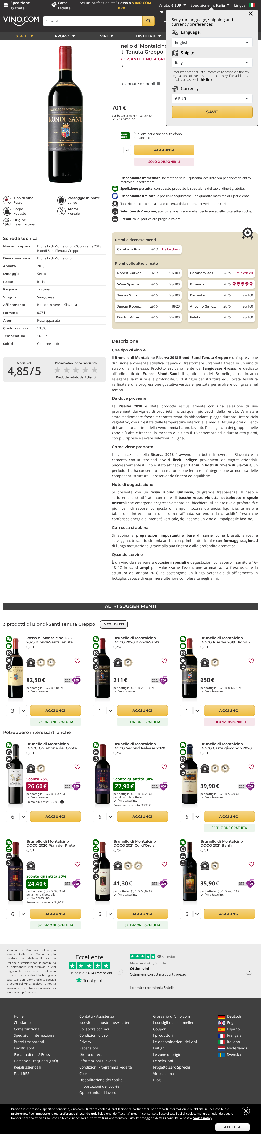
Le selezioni (163, 1060)
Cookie (84, 1073)
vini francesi (31, 988)
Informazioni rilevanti (97, 1060)
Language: (190, 32)
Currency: (190, 88)
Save (212, 112)
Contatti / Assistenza (96, 1016)
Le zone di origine (168, 1054)
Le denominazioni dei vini (175, 1041)
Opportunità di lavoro (97, 1092)
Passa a (134, 5)
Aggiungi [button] (164, 150)
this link (206, 79)
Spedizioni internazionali (35, 1035)
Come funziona (27, 1028)
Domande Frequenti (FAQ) (36, 1060)
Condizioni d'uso (93, 1035)
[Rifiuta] (246, 1111)
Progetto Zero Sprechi (171, 1067)
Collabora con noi (94, 1028)
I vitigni (159, 1048)
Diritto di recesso (93, 1054)
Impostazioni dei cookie (99, 1086)
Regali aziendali (27, 1067)
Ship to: (187, 53)
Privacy (85, 1041)
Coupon (159, 1028)
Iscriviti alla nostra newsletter (104, 1022)
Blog (157, 1079)
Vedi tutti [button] (114, 624)
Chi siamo (22, 1022)
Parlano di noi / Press (32, 1054)
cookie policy (202, 1118)
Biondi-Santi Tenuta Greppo (143, 59)
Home (19, 1016)
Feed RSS (21, 1073)
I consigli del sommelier (173, 1022)
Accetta (232, 1127)
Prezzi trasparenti (29, 1041)
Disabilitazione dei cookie (101, 1079)
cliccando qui (86, 1113)
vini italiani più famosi (21, 992)
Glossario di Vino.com (171, 1016)
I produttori (163, 1035)
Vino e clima (163, 1073)
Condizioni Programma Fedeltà (105, 1067)
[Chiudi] (250, 13)
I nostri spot (24, 1048)
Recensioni (88, 1048)
